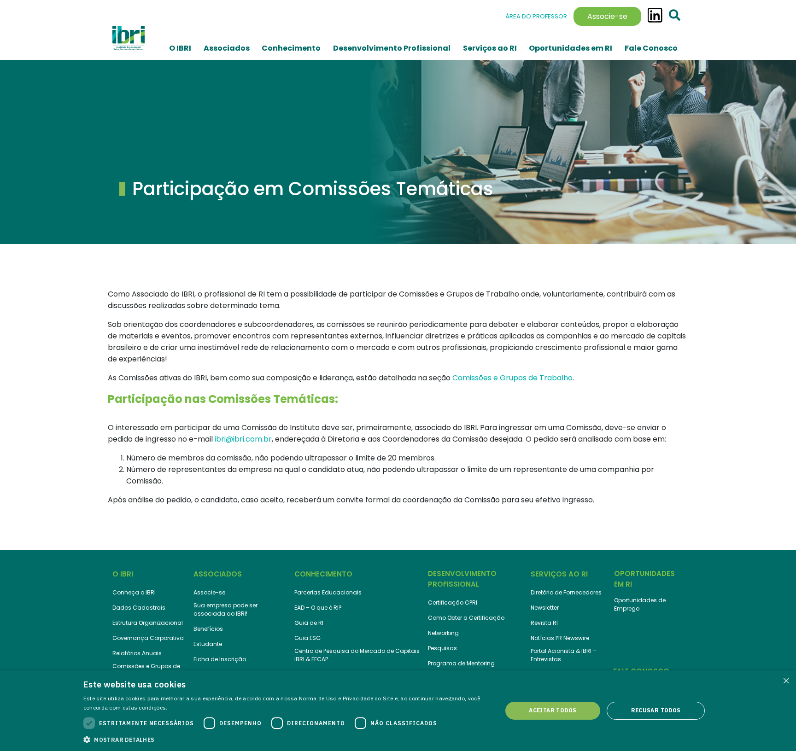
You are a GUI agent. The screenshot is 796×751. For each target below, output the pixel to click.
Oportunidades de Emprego (640, 604)
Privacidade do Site (368, 698)
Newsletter (545, 607)
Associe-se (607, 16)
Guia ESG (307, 638)
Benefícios (208, 629)
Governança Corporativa (148, 638)
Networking (443, 633)
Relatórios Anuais (137, 653)
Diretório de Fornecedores (566, 592)
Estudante (207, 644)
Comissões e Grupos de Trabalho (512, 378)
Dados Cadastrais (138, 607)
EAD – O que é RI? (318, 607)
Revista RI (544, 623)
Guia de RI (308, 623)
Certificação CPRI (452, 602)
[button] (286, 739)
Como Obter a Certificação (466, 618)
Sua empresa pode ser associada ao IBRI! (225, 609)
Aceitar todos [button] (552, 710)
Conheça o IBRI (134, 592)
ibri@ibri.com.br (243, 439)
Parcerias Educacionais (328, 592)
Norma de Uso (318, 698)
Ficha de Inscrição (219, 659)
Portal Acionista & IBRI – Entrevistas (564, 655)
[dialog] (398, 710)
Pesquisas (442, 648)
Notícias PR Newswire (560, 638)
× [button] (785, 680)
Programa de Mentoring (461, 663)
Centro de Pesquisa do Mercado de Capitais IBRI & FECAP (357, 655)
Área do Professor (536, 16)
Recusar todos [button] (656, 710)
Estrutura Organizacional (147, 623)
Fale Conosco (651, 48)
